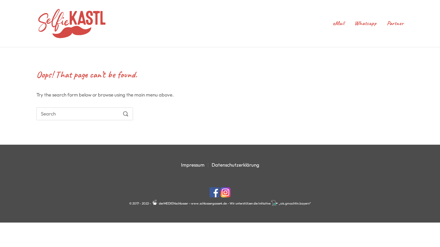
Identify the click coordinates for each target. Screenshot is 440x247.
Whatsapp (365, 23)
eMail (338, 23)
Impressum (193, 165)
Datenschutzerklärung (235, 165)
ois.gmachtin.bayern (295, 203)
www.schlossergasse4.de (209, 203)
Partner (395, 23)
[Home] (71, 23)
